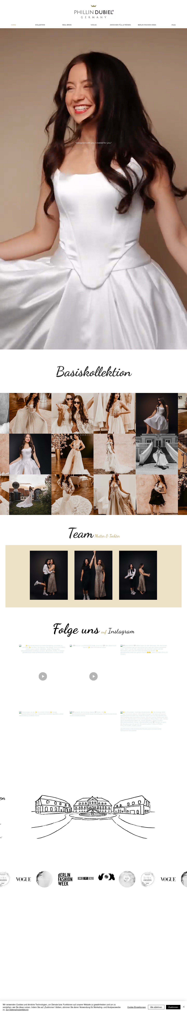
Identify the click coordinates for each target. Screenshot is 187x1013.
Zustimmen (173, 1007)
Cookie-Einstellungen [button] (136, 1007)
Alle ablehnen (156, 1007)
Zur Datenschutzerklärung (17, 1009)
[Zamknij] (183, 1007)
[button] (30, 413)
